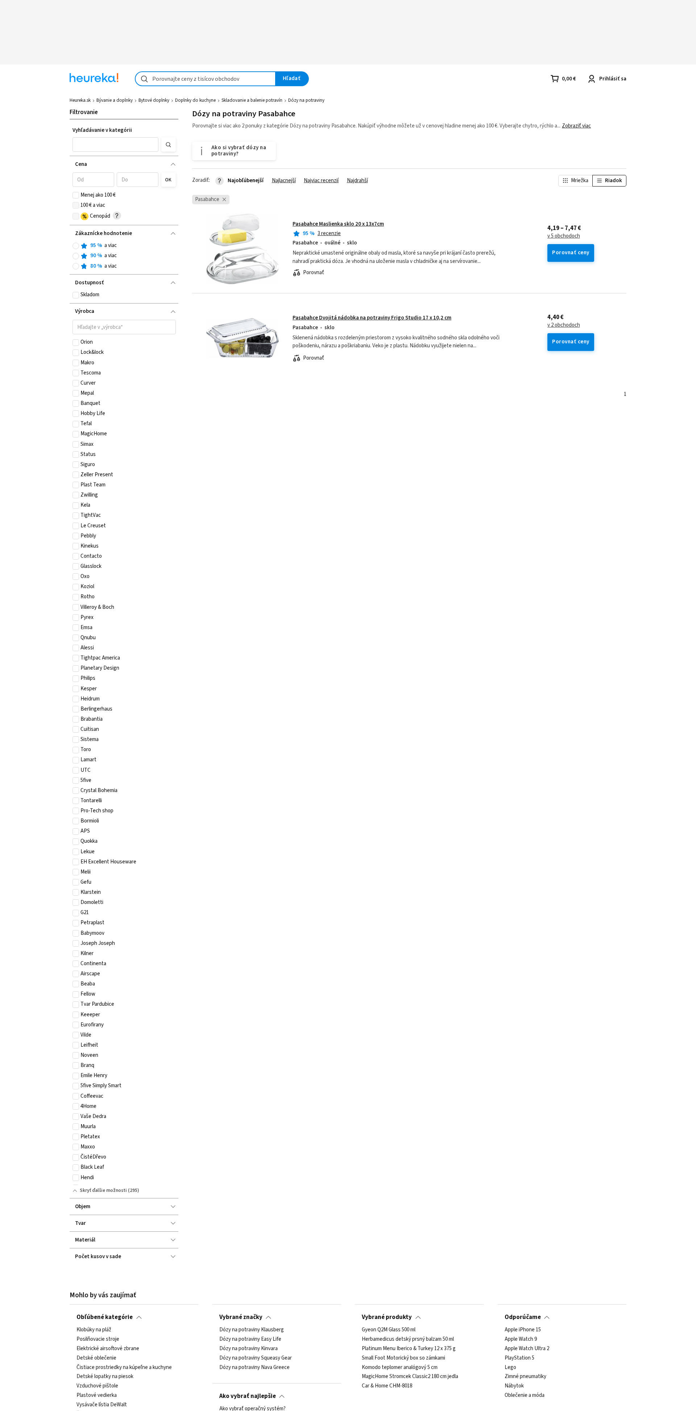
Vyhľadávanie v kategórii (102, 130)
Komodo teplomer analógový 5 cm (400, 1367)
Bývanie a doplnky (114, 100)
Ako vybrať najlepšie (247, 1396)
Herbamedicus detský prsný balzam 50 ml (408, 1339)
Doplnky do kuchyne (195, 100)
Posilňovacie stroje (97, 1339)
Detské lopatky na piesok (104, 1376)
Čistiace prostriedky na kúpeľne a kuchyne (124, 1367)
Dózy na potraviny (306, 100)
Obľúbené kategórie (104, 1317)
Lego (510, 1367)
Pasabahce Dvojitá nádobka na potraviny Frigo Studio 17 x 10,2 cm (372, 318)
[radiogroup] (124, 256)
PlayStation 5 (519, 1357)
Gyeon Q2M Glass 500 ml (388, 1329)
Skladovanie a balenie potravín (251, 100)
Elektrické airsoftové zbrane (107, 1348)
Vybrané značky (240, 1317)
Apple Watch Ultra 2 (527, 1348)
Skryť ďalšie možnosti (103, 1190)
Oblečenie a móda (524, 1395)
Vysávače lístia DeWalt (101, 1404)
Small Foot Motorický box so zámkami (403, 1357)
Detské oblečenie (96, 1357)
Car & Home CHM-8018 (387, 1386)
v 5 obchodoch (563, 236)
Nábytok (514, 1386)
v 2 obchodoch (563, 325)
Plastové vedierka (96, 1395)
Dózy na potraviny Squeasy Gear (255, 1357)
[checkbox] (75, 195)
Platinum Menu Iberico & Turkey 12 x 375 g (409, 1348)
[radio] (75, 246)
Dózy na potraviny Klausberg (251, 1329)
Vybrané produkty (387, 1317)
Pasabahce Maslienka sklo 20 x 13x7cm (338, 224)
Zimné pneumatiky (525, 1376)
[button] (115, 144)
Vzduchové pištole (97, 1386)
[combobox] (205, 78)
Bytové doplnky (153, 100)
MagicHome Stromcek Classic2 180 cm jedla (410, 1376)
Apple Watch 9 (521, 1339)
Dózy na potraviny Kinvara (248, 1348)
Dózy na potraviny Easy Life (250, 1339)
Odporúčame (523, 1317)
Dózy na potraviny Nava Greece (254, 1367)
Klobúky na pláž (93, 1329)
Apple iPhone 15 (523, 1329)
